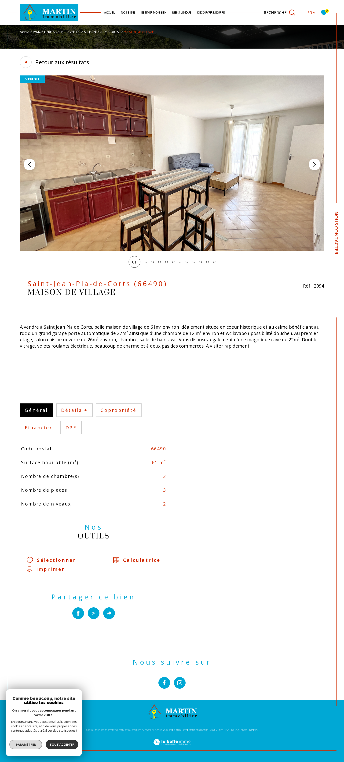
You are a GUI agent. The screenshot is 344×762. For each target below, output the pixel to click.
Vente (74, 31)
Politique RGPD (239, 730)
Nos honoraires (163, 730)
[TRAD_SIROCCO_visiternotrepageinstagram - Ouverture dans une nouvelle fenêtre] (180, 683)
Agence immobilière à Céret (42, 31)
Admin (213, 730)
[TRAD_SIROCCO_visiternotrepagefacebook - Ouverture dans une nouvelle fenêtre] (164, 683)
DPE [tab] (71, 427)
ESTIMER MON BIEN (154, 12)
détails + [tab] (74, 410)
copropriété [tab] (118, 410)
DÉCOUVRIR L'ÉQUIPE (211, 12)
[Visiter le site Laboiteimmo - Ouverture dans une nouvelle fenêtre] (172, 747)
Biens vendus (181, 12)
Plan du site (180, 730)
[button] (314, 164)
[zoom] (172, 249)
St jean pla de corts (101, 31)
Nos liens (224, 730)
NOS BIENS (128, 12)
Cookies (253, 730)
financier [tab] (38, 427)
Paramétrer (26, 744)
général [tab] (36, 410)
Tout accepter (62, 744)
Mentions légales (198, 730)
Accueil (109, 12)
